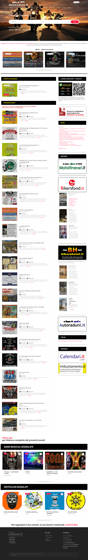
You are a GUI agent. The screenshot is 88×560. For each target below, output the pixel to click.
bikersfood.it (12, 541)
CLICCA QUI (71, 525)
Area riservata (49, 537)
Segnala (69, 7)
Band (64, 7)
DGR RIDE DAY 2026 (63, 143)
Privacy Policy (49, 535)
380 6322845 (75, 544)
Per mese (17, 7)
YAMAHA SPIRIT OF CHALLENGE (66, 141)
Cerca (74, 21)
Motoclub (59, 7)
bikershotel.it (12, 539)
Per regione (24, 7)
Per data (11, 7)
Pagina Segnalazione (49, 540)
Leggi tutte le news (62, 148)
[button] (24, 21)
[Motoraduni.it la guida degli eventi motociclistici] (18, 3)
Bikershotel (45, 7)
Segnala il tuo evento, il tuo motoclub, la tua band (17, 43)
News (11, 9)
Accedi (76, 2)
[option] (12, 60)
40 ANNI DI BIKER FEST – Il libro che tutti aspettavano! (70, 145)
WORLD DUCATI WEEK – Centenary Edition (68, 133)
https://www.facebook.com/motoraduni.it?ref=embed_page (70, 341)
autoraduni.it (12, 537)
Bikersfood (52, 7)
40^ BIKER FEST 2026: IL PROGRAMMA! (67, 144)
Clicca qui (7, 438)
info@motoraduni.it (70, 542)
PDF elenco (38, 7)
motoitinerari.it (12, 542)
